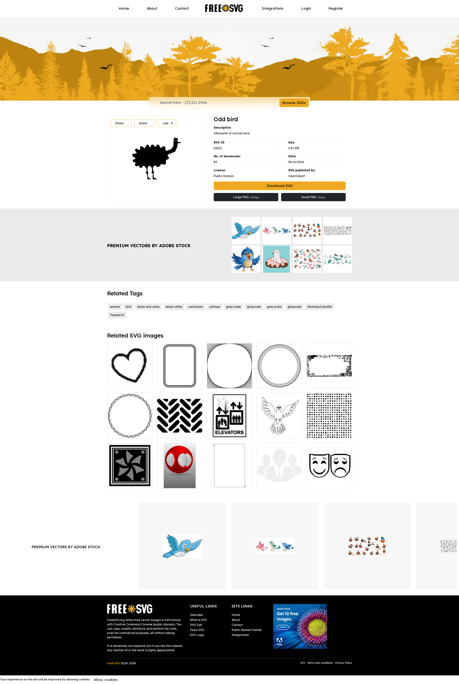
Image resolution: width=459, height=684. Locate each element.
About (152, 8)
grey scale (274, 306)
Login (306, 8)
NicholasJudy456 (319, 306)
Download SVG (280, 185)
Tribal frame (318, 383)
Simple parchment (223, 483)
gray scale (233, 306)
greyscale (294, 306)
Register (335, 8)
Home (124, 8)
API (303, 662)
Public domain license (247, 630)
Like (168, 123)
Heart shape (119, 383)
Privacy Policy (343, 662)
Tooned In (117, 315)
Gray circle (168, 483)
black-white (174, 306)
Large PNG (246, 197)
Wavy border (170, 383)
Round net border (273, 383)
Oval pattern (170, 433)
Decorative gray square (127, 483)
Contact (182, 8)
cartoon (214, 306)
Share (119, 123)
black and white (148, 306)
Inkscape (196, 615)
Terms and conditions (320, 662)
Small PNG (313, 197)
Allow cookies (106, 679)
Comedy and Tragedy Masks (329, 481)
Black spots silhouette (325, 433)
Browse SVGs (294, 102)
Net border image (223, 383)
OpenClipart (296, 176)
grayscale (254, 306)
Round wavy (119, 433)
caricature (195, 306)
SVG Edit (196, 625)
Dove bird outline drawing (279, 433)
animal (115, 306)
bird (128, 306)
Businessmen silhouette (276, 483)
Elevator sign (220, 433)
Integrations (272, 8)
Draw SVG (197, 630)
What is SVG (198, 620)
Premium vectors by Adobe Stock (149, 245)
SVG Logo (197, 635)
